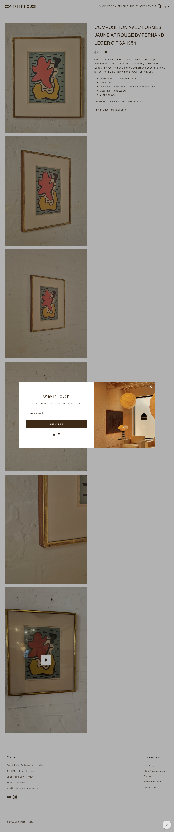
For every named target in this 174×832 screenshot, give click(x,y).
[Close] (150, 386)
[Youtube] (54, 434)
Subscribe (56, 424)
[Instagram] (59, 434)
